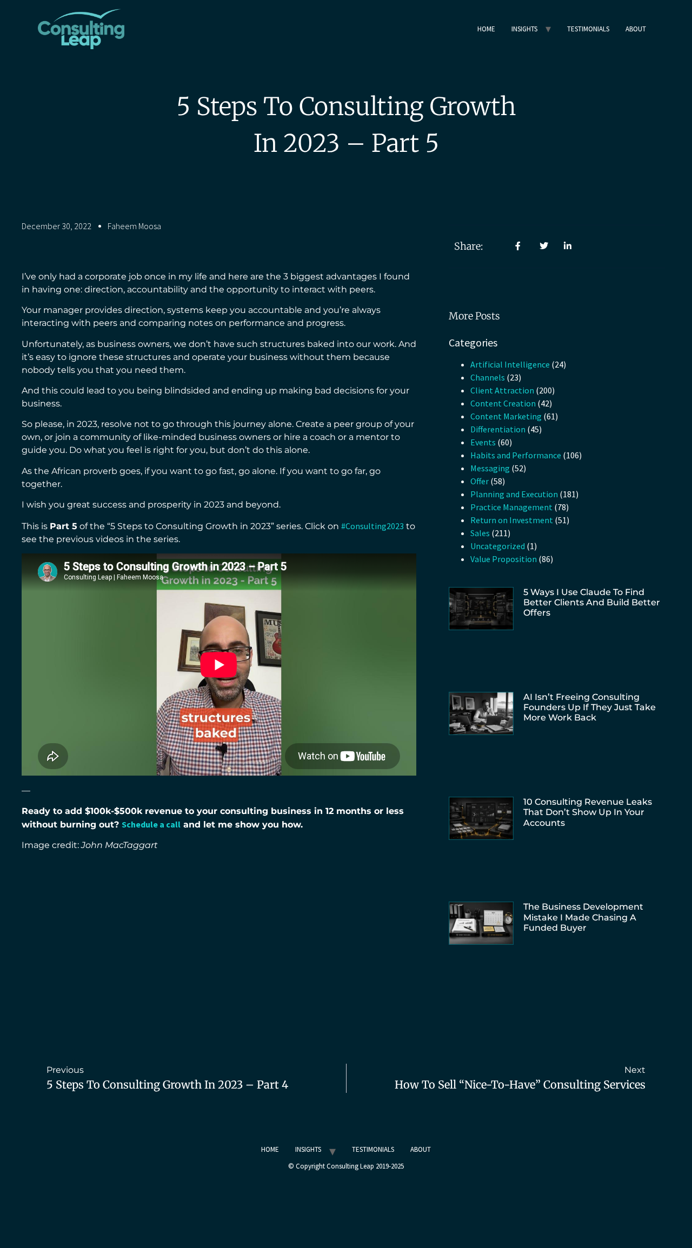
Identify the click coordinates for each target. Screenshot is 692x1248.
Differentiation (497, 429)
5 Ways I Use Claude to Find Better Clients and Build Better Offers (591, 602)
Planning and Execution (514, 494)
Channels (487, 377)
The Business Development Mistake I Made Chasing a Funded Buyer (583, 917)
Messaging (490, 468)
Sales (480, 533)
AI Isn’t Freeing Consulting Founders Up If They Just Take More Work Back (589, 707)
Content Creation (503, 403)
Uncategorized (497, 545)
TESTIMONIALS (588, 29)
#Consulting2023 (372, 525)
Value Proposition (503, 558)
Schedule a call (151, 824)
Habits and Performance (515, 455)
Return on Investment (511, 520)
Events (483, 442)
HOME (486, 29)
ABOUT (636, 29)
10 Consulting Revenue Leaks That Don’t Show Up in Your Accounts (587, 812)
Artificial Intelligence (510, 364)
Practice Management (511, 507)
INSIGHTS (524, 29)
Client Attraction (502, 390)
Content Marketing (506, 416)
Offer (479, 481)
